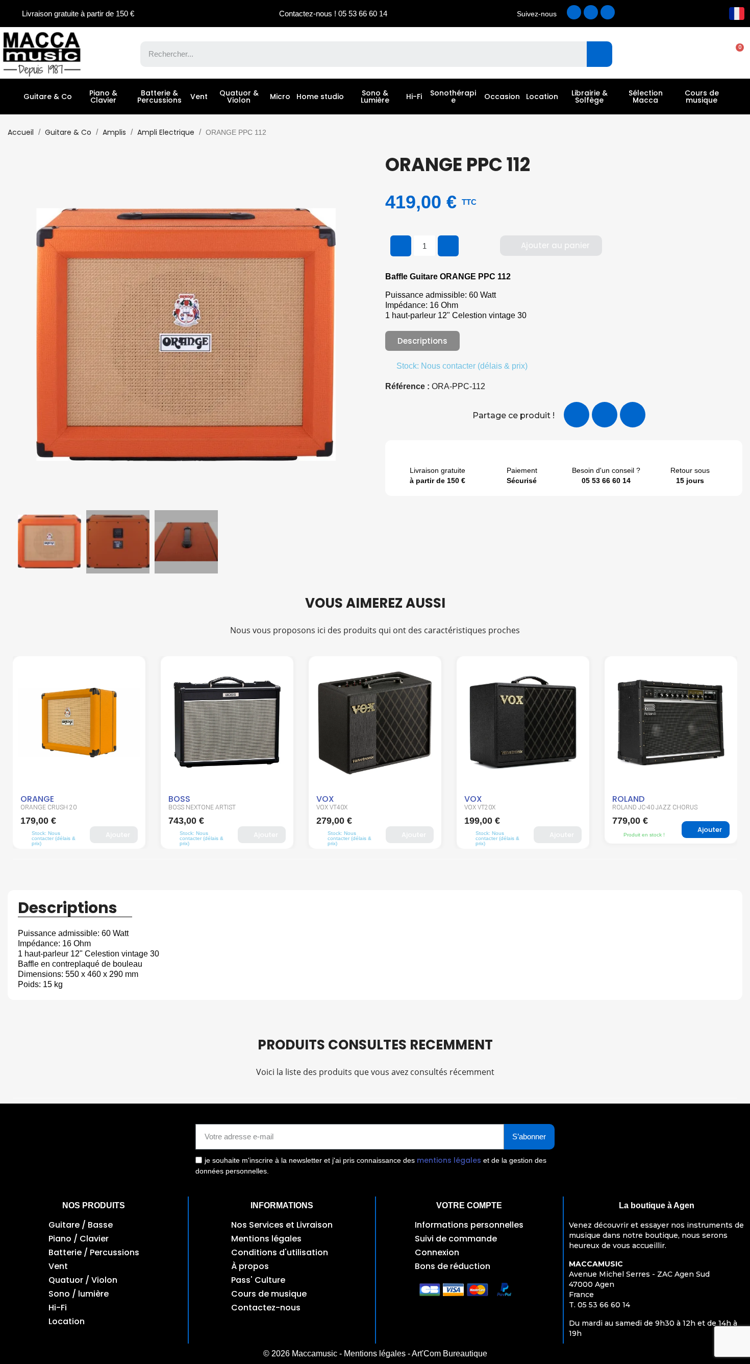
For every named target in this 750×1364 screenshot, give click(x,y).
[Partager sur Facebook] (576, 414)
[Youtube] (608, 12)
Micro (280, 96)
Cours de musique (702, 96)
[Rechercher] (599, 54)
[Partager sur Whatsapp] (632, 414)
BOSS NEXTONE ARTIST (54, 807)
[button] (734, 54)
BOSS (31, 799)
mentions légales (449, 1160)
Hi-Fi (414, 96)
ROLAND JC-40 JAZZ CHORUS (506, 807)
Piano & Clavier (103, 96)
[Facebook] (574, 12)
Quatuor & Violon (239, 96)
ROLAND (480, 799)
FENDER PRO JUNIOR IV (646, 807)
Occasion (502, 96)
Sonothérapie (453, 96)
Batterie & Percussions (159, 96)
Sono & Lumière (375, 96)
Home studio (320, 96)
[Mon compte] (699, 54)
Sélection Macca (646, 96)
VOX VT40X (183, 807)
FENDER (626, 799)
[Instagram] (591, 12)
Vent (199, 96)
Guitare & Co (47, 96)
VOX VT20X (331, 807)
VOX (177, 799)
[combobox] (356, 54)
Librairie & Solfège (589, 96)
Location (542, 96)
